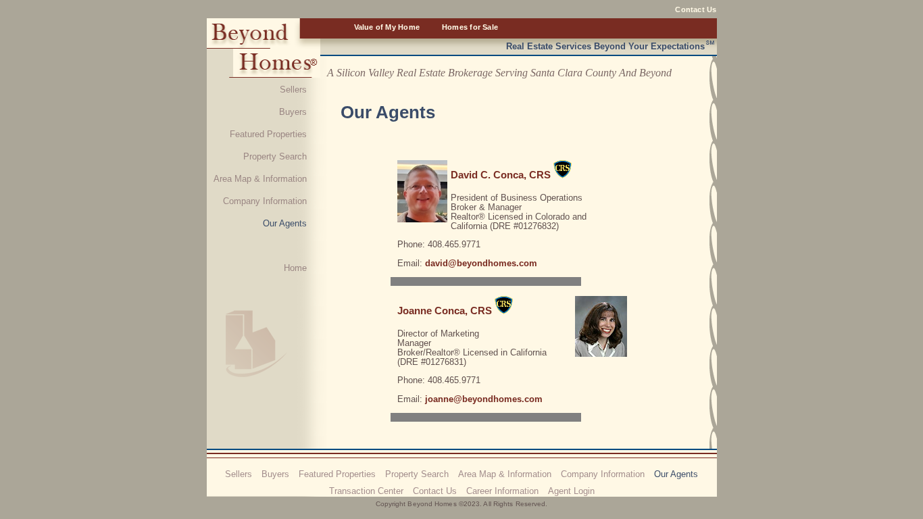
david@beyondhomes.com (481, 263)
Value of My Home (387, 27)
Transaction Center (366, 491)
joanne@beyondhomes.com (484, 399)
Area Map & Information (260, 179)
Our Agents (285, 223)
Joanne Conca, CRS (444, 310)
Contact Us (695, 9)
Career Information (502, 491)
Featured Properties (268, 134)
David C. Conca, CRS (501, 174)
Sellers (293, 89)
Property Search (275, 156)
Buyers (293, 112)
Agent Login (571, 491)
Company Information (265, 201)
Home (295, 268)
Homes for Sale (470, 27)
